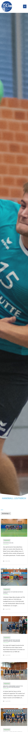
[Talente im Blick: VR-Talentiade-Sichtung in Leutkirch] (14, 577)
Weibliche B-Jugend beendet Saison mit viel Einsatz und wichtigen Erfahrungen (13, 687)
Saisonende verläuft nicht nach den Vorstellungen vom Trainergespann (11, 641)
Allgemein (7, 540)
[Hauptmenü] (24, 6)
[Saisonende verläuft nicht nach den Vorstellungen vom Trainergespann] (14, 625)
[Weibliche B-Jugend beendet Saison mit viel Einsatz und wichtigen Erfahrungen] (14, 671)
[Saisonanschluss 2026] (14, 527)
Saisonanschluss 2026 (8, 542)
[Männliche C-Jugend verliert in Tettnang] (14, 717)
